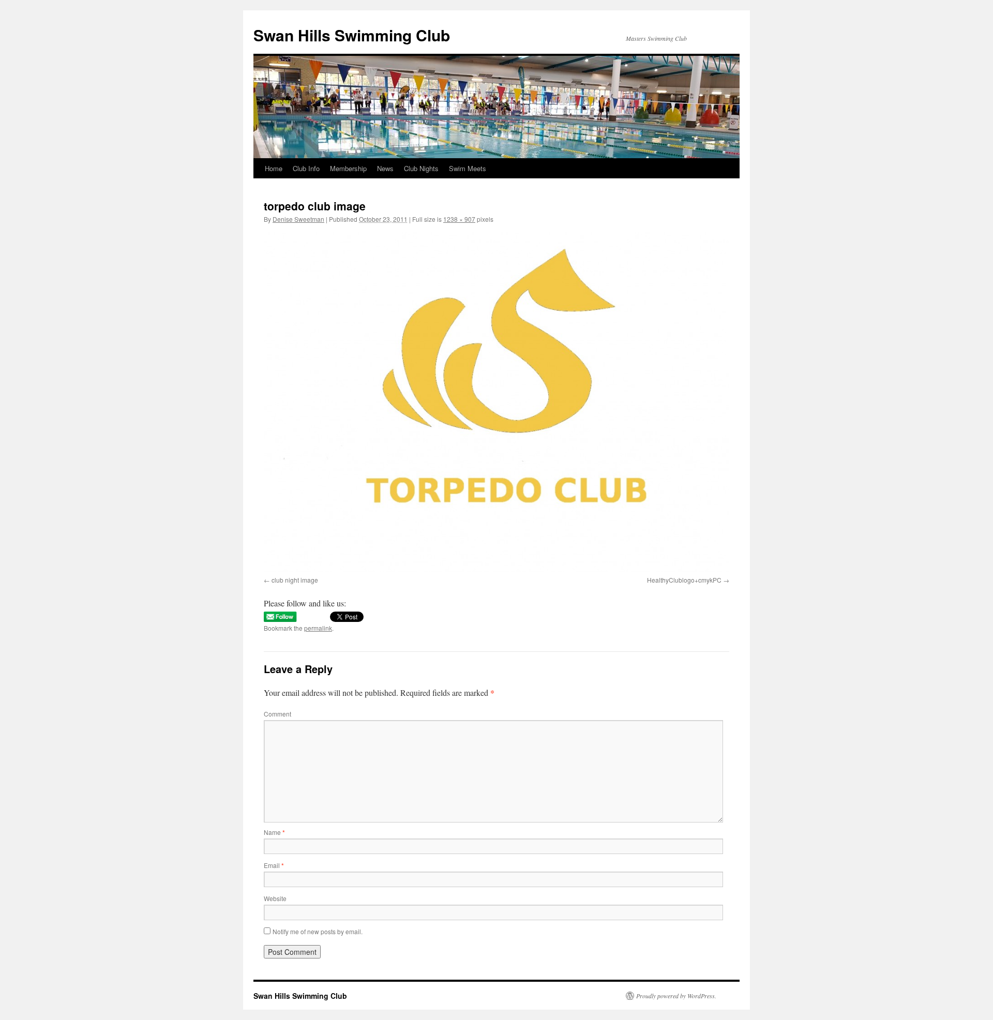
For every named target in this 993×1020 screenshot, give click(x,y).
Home (273, 168)
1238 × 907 (459, 219)
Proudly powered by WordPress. (676, 996)
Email (274, 865)
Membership (348, 168)
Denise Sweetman (298, 219)
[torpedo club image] (496, 402)
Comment (277, 713)
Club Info (306, 168)
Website (275, 898)
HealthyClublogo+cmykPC (684, 579)
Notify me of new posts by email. (318, 931)
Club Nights (421, 168)
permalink (318, 627)
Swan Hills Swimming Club (351, 35)
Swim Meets (467, 168)
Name (274, 832)
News (385, 168)
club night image (295, 579)
